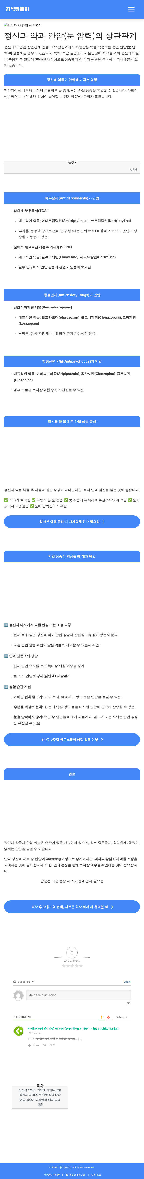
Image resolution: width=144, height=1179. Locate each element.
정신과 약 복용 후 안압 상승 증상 (40, 1095)
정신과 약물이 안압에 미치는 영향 (40, 1090)
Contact (96, 1174)
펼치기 (133, 169)
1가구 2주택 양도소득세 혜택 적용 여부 (69, 739)
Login (126, 981)
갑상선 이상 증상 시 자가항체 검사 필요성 (70, 521)
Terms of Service (76, 1174)
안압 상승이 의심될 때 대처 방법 (40, 1099)
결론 (40, 1104)
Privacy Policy (51, 1174)
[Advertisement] (72, 130)
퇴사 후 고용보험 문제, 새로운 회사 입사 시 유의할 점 (70, 906)
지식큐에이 (17, 9)
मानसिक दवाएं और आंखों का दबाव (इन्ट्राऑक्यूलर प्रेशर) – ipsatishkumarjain (74, 1028)
